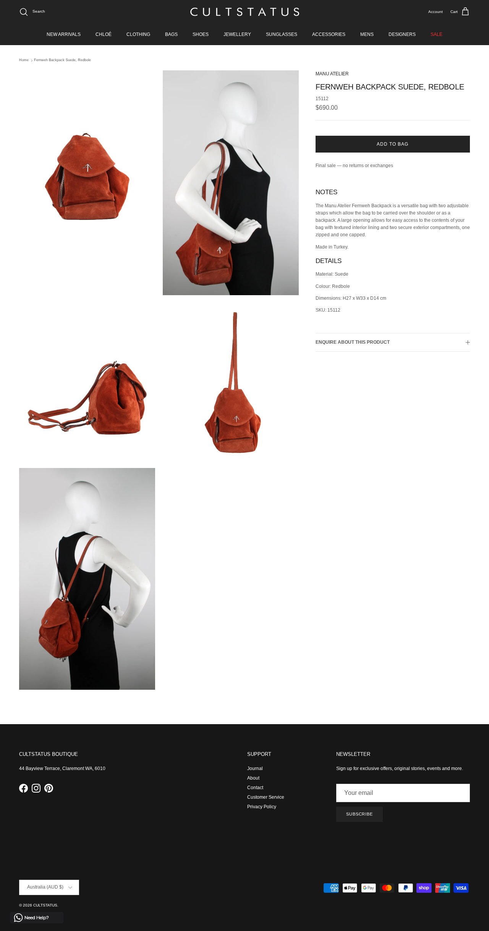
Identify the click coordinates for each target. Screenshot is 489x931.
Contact (255, 787)
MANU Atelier (332, 73)
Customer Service (265, 797)
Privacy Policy (261, 806)
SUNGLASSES (281, 34)
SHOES (201, 34)
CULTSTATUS (45, 905)
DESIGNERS (402, 34)
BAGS (171, 34)
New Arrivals (64, 34)
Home (24, 60)
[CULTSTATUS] (244, 12)
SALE (436, 34)
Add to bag (392, 144)
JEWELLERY (237, 34)
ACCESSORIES (328, 34)
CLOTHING (138, 34)
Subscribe (359, 814)
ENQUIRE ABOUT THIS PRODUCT (353, 342)
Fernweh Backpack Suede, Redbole (62, 60)
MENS (367, 34)
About (253, 778)
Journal (255, 768)
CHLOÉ (104, 34)
